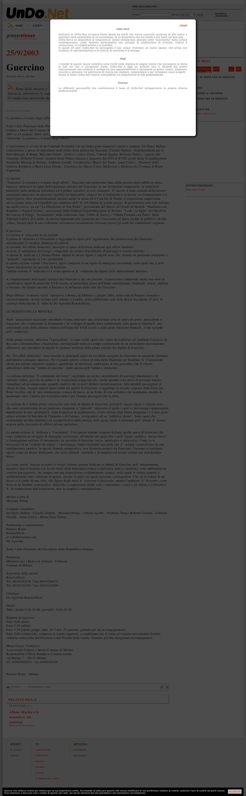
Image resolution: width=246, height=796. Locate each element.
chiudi (183, 25)
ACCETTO (235, 791)
